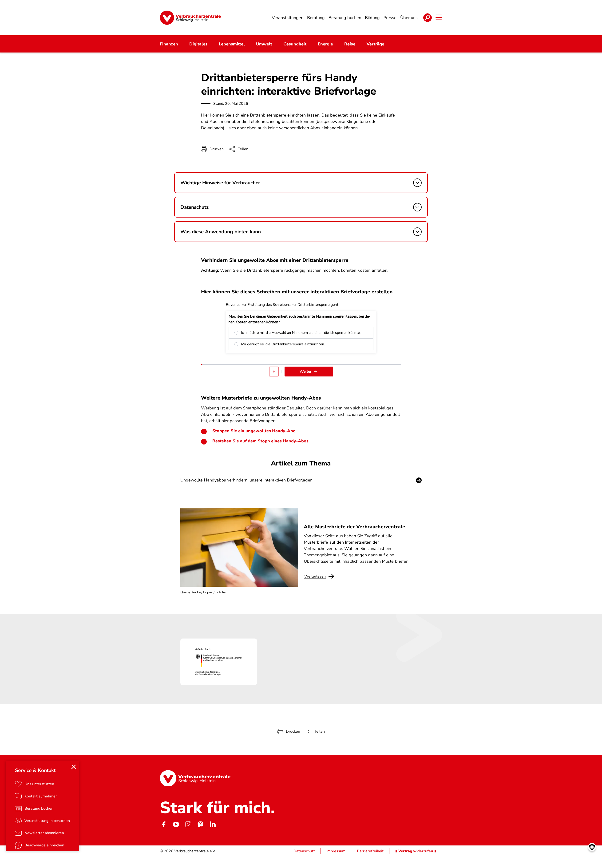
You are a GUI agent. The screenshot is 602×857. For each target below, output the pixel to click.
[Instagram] (188, 824)
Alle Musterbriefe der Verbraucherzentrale (354, 526)
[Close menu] (73, 767)
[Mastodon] (200, 824)
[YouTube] (176, 824)
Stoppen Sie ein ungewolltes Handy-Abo (254, 431)
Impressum (335, 851)
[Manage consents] (592, 847)
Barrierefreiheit (370, 851)
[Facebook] (164, 824)
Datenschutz (304, 851)
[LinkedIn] (212, 824)
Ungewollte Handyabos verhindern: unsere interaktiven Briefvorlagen (246, 480)
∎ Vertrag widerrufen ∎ (415, 851)
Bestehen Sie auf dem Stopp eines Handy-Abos (260, 441)
